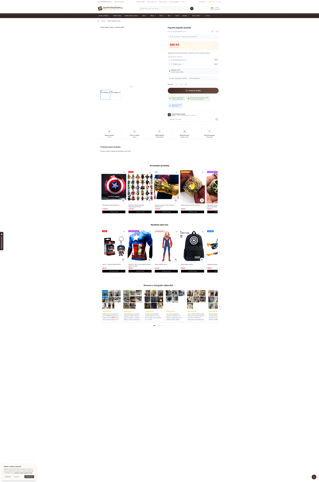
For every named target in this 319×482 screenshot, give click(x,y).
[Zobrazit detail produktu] (123, 200)
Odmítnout (8, 476)
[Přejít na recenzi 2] (156, 325)
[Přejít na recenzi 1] (154, 325)
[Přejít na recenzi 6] (161, 325)
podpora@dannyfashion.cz (106, 1)
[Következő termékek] (220, 252)
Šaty (169, 15)
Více (208, 15)
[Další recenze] (220, 306)
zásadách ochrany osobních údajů (23, 472)
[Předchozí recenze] (99, 306)
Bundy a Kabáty (103, 15)
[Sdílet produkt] (217, 31)
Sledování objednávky (174, 1)
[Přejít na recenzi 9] (165, 325)
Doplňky (184, 15)
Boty (144, 15)
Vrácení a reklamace (152, 1)
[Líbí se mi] (212, 31)
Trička (161, 15)
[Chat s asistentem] (314, 477)
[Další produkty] (220, 193)
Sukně (177, 15)
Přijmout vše (29, 476)
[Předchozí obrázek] (102, 57)
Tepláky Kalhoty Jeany (131, 15)
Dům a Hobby (196, 15)
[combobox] (166, 8)
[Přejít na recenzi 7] (162, 325)
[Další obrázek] (160, 57)
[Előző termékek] (99, 252)
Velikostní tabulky (163, 1)
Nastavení (16, 476)
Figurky (103, 21)
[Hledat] (191, 8)
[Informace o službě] (186, 60)
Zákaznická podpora (119, 1)
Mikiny (152, 15)
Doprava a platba (140, 1)
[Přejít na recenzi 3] (157, 325)
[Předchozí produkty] (99, 193)
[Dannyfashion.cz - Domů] (110, 8)
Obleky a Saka (117, 15)
